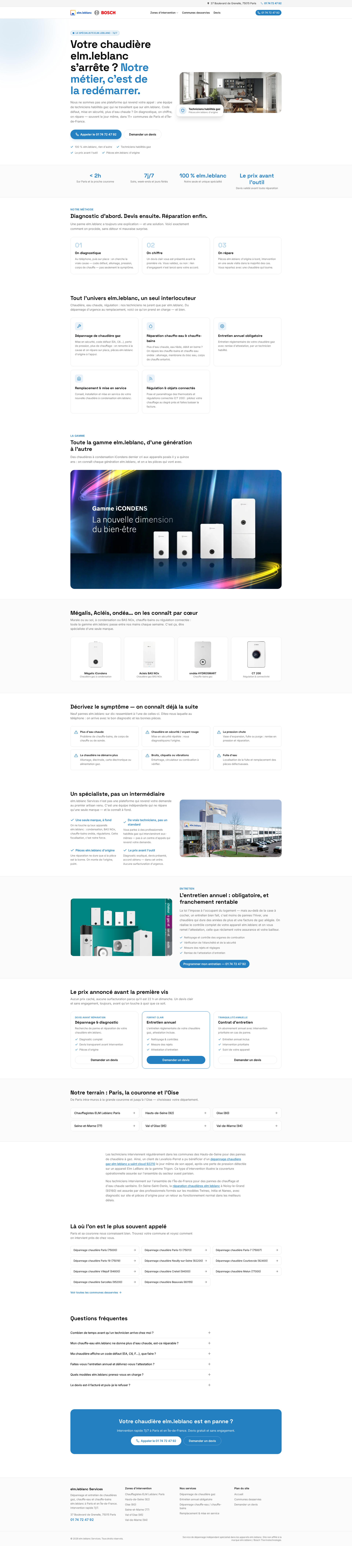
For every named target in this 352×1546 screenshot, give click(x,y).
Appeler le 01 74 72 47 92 (98, 134)
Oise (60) (130, 1504)
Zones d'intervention (162, 12)
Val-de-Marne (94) (136, 1519)
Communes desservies (196, 12)
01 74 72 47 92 (273, 3)
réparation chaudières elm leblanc (196, 1186)
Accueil (238, 1494)
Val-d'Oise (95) (134, 1514)
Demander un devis (142, 134)
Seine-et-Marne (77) (137, 1509)
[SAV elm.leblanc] (92, 12)
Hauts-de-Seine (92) (137, 1499)
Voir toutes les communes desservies (94, 1292)
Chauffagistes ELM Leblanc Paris (144, 1494)
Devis (217, 12)
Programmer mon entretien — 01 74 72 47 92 (214, 964)
